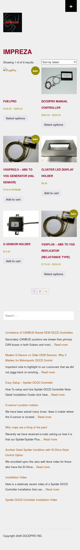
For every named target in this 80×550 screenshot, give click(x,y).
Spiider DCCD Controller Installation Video (31, 500)
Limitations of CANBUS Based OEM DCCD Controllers (39, 332)
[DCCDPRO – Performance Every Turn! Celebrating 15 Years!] (12, 40)
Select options (15, 118)
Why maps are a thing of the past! (26, 427)
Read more (61, 345)
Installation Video (16, 477)
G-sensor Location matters (21, 405)
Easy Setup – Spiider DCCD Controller (29, 382)
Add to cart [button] (13, 199)
